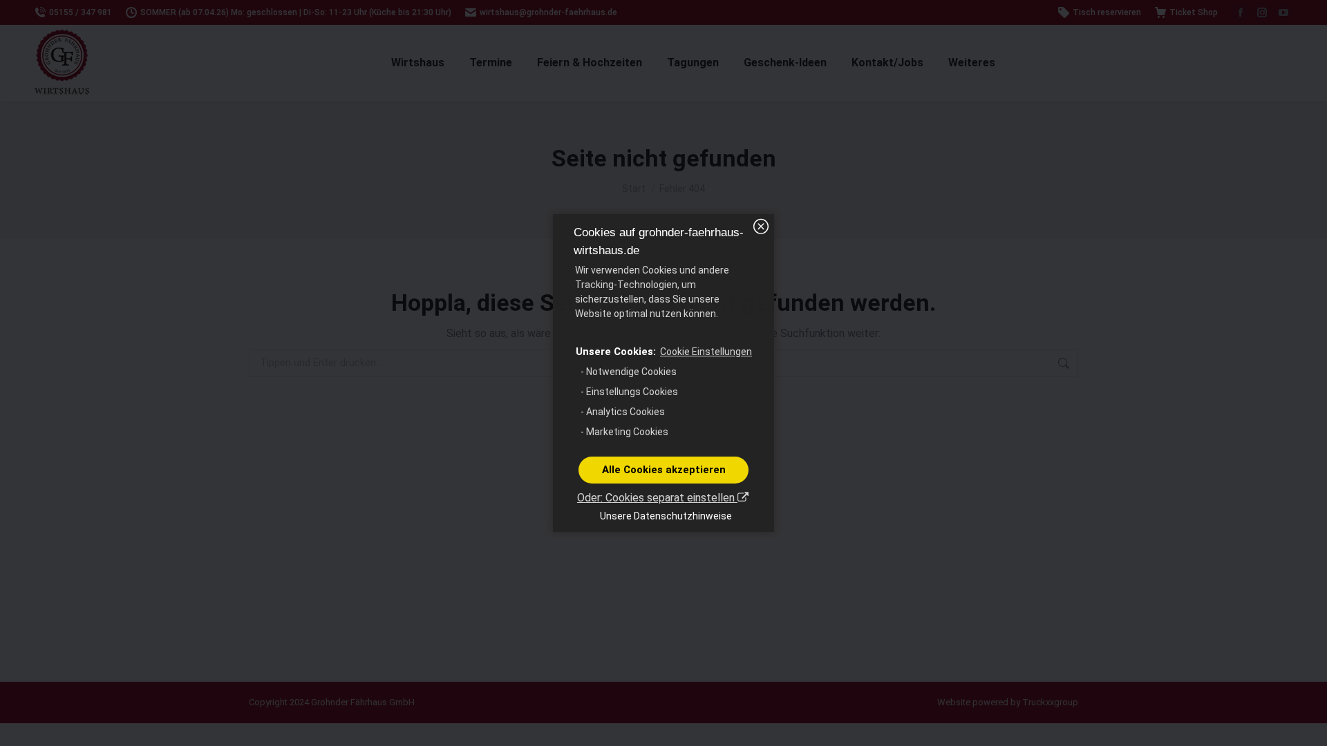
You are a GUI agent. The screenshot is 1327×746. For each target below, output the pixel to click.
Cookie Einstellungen (706, 351)
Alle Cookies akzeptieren (664, 469)
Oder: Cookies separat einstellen (657, 497)
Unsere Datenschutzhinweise (666, 516)
